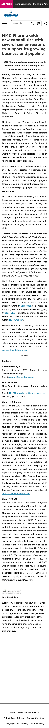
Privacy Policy (37, 723)
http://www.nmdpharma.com (16, 493)
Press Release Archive (28, 712)
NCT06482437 (16, 320)
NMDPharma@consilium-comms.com (27, 393)
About (13, 712)
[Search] (32, 23)
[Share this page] (45, 23)
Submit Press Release (14, 718)
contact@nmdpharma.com (15, 350)
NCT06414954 (9, 313)
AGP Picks (7, 4)
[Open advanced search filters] (38, 23)
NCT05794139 (25, 306)
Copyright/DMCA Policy (16, 723)
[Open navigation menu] (4, 23)
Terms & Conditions (36, 718)
